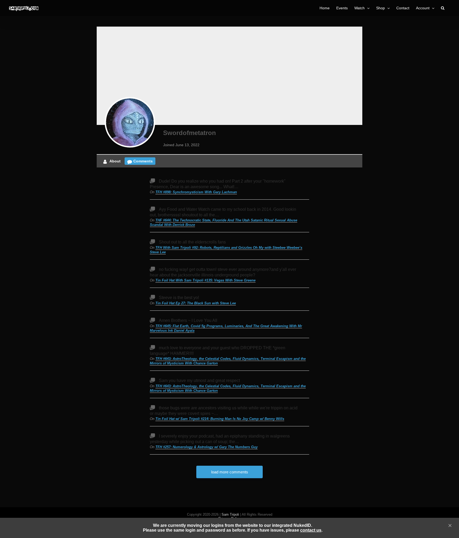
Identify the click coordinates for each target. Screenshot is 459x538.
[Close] (450, 525)
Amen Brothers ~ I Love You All (188, 320)
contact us (310, 530)
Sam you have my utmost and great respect (199, 380)
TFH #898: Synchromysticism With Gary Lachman (196, 192)
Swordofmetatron (189, 132)
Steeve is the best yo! (179, 297)
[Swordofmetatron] (130, 122)
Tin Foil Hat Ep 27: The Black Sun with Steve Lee (195, 303)
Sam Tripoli (230, 514)
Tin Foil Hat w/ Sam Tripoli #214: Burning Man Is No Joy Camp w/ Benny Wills (219, 419)
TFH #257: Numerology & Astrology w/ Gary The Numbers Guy (206, 447)
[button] (442, 8)
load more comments (229, 472)
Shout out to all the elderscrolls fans (192, 242)
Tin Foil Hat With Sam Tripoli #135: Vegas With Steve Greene (205, 280)
